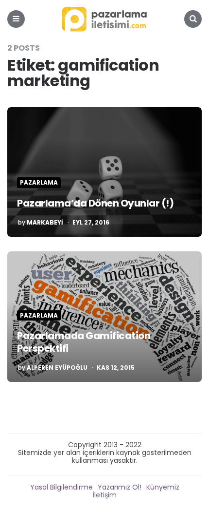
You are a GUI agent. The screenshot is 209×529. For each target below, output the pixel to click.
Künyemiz (162, 487)
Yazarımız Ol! (119, 487)
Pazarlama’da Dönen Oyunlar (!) (95, 203)
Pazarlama (39, 182)
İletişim (105, 495)
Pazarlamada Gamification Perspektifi (83, 342)
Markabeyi (45, 222)
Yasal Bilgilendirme (61, 487)
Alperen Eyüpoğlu (57, 367)
